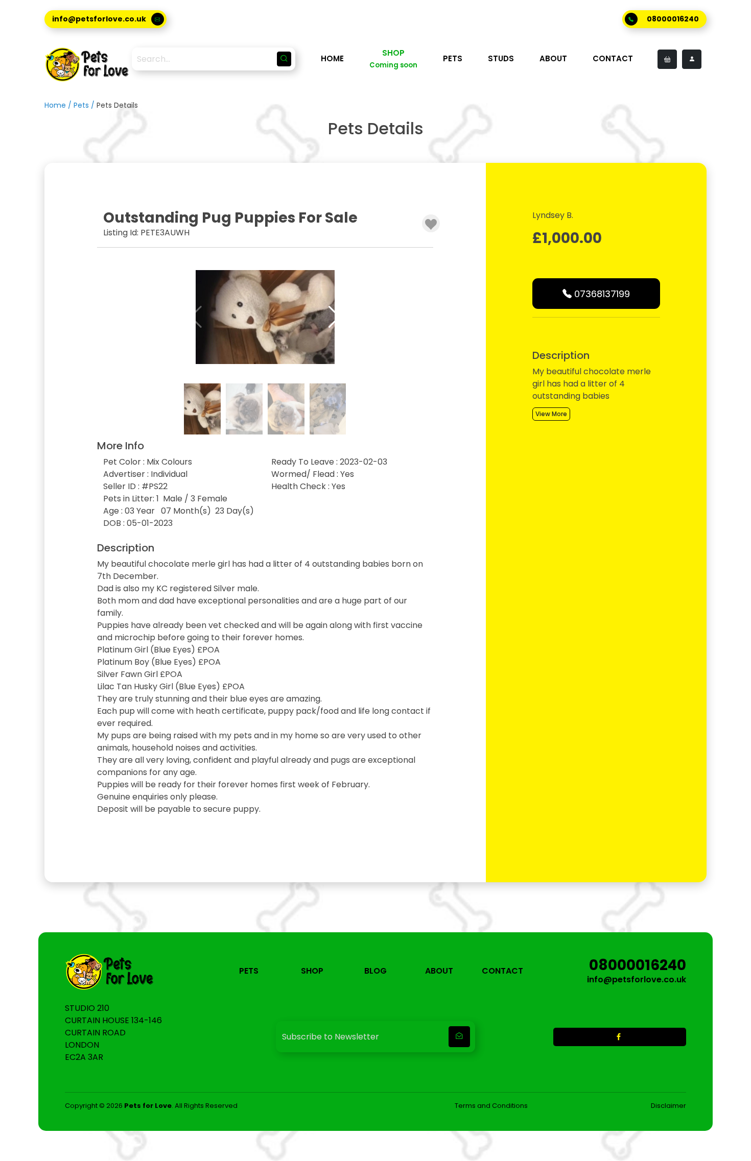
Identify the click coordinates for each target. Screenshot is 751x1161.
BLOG (375, 971)
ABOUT (553, 58)
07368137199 (601, 293)
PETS (452, 58)
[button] (334, 317)
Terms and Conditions (491, 1105)
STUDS (501, 58)
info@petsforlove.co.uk (99, 19)
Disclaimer (668, 1105)
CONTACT (613, 58)
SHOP (312, 971)
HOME (332, 58)
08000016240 (673, 19)
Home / (59, 105)
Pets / (85, 105)
